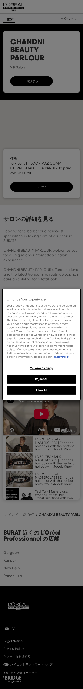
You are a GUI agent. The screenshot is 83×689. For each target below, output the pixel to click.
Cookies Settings (41, 368)
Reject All (41, 379)
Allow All (41, 390)
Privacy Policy (61, 356)
